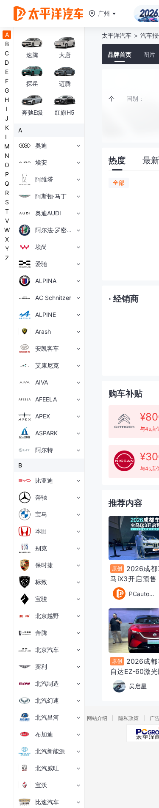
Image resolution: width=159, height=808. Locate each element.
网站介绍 (97, 718)
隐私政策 (128, 718)
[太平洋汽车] (48, 13)
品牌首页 (119, 54)
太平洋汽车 (116, 35)
